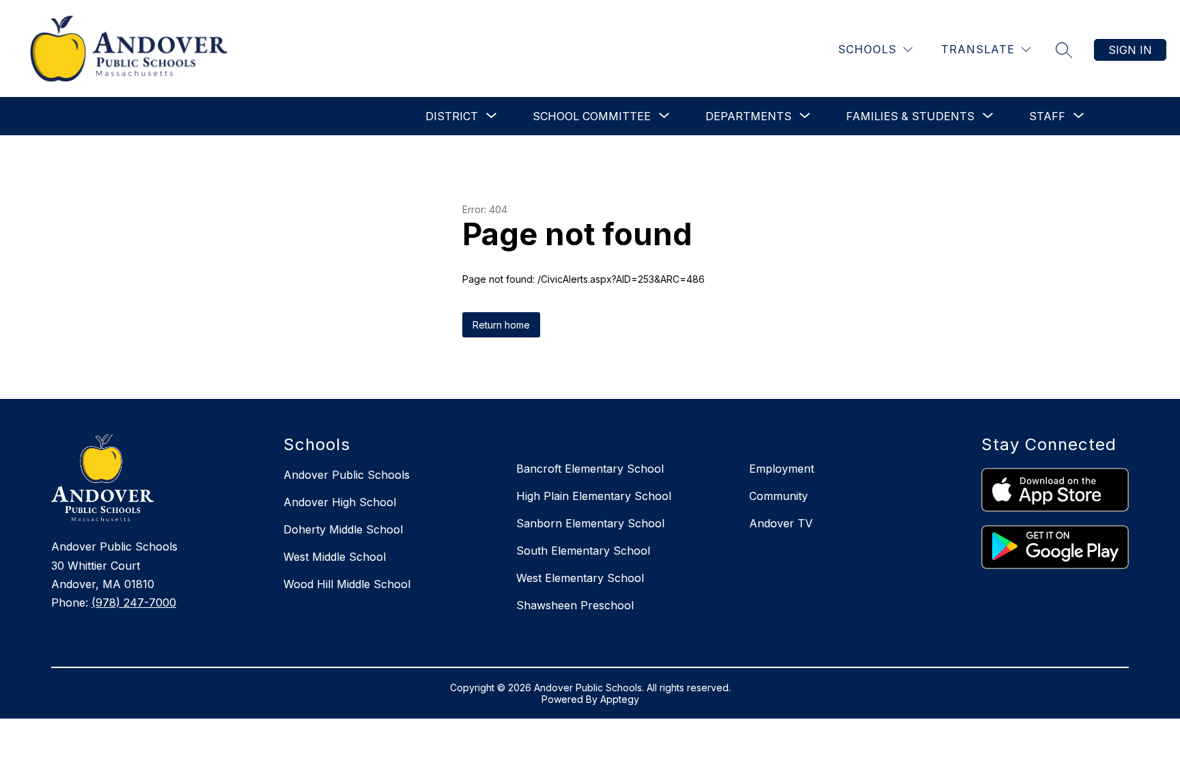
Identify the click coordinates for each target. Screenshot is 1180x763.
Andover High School (339, 502)
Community (778, 496)
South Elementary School (583, 550)
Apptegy (619, 699)
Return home (501, 325)
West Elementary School (580, 578)
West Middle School (334, 557)
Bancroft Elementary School (590, 468)
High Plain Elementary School (593, 496)
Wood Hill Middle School (346, 584)
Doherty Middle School (343, 529)
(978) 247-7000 (134, 602)
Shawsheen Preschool (575, 605)
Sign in (1130, 50)
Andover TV (781, 523)
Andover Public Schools (346, 475)
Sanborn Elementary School (590, 523)
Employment (781, 468)
